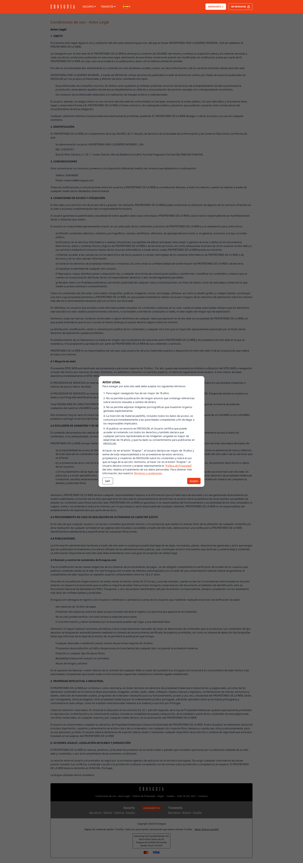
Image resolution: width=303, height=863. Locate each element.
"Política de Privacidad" (178, 465)
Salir (107, 481)
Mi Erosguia (238, 6)
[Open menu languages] (127, 7)
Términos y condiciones (148, 473)
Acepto (194, 481)
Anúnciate (214, 6)
